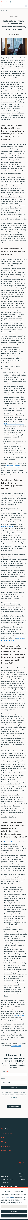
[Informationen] (11, 1151)
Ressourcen (4, 1146)
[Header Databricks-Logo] (4, 2)
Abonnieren (14, 1088)
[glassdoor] (13, 1187)
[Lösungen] (8, 1142)
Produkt (3, 1137)
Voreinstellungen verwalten (14, 1206)
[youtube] (16, 1187)
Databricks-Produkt (7, 526)
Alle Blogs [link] (3, 10)
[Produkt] (7, 1137)
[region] (14, 1203)
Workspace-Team (9, 842)
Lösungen (4, 1142)
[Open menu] (26, 2)
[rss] (11, 1187)
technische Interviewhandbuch (14, 424)
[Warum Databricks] (13, 1133)
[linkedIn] (2, 1187)
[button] (14, 2)
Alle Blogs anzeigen (14, 1106)
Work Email (4, 1072)
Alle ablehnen (14, 1211)
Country (3, 1078)
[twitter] (8, 1187)
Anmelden (19, 2)
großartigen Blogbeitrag (12, 465)
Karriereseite (19, 1015)
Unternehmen (8, 10)
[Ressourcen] (9, 1146)
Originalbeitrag (16, 1046)
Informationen (5, 1151)
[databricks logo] (6, 1129)
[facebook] (5, 1187)
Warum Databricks (6, 1133)
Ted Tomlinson (15, 34)
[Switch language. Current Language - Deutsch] (11, 2)
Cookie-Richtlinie (9, 1197)
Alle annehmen (14, 1215)
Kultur (14, 14)
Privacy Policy (14, 1097)
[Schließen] (26, 1189)
